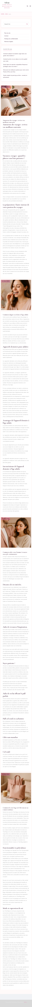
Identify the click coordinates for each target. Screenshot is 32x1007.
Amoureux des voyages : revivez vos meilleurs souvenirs (14, 121)
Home (2, 14)
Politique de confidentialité (11, 38)
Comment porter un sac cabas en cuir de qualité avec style (15, 60)
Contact (6, 36)
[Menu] (30, 6)
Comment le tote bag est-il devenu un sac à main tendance (16, 809)
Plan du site (7, 33)
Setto (25, 1002)
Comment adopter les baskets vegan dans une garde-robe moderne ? (15, 54)
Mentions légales (8, 41)
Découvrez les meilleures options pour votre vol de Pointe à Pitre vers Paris (16, 71)
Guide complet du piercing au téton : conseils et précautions (15, 76)
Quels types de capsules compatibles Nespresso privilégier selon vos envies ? (15, 65)
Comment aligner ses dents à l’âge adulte (15, 315)
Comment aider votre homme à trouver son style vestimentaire (15, 553)
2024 (6, 14)
